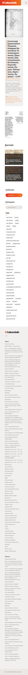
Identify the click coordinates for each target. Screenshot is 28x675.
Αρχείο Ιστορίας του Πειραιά (11, 395)
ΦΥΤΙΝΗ (8, 313)
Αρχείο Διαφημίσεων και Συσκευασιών (13, 409)
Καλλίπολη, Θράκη (9, 480)
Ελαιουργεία (9, 269)
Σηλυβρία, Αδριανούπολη (10, 520)
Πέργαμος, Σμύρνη (9, 513)
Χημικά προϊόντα (10, 318)
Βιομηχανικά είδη (10, 246)
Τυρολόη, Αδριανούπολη (10, 533)
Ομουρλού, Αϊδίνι (8, 506)
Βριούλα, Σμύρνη (8, 548)
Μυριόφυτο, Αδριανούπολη (11, 500)
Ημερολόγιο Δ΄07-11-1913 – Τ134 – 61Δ (13, 460)
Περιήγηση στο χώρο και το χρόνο (12, 381)
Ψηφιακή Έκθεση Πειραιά (10, 559)
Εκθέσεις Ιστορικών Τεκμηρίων (12, 373)
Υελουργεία (19, 101)
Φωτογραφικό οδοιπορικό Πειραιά (12, 397)
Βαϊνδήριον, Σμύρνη (9, 469)
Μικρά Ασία (7, 544)
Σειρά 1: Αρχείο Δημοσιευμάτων (12, 426)
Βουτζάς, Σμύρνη (8, 473)
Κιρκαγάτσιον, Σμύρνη (9, 486)
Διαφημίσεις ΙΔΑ (10, 255)
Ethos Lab (7, 672)
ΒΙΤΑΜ (8, 243)
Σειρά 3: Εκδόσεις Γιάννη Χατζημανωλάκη (14, 432)
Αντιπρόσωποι (10, 234)
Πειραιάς (9, 304)
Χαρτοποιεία (8, 102)
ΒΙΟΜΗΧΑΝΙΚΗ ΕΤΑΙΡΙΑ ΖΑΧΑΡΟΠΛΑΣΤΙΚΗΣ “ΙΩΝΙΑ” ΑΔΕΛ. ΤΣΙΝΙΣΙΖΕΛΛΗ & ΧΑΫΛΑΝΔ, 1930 (13, 177)
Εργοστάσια (15, 96)
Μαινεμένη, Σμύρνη (9, 493)
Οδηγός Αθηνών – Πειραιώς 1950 (12, 346)
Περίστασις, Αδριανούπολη (11, 515)
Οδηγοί (9, 78)
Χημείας (12, 102)
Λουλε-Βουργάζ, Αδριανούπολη (12, 489)
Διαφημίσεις (10, 252)
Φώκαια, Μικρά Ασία (9, 535)
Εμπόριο (9, 272)
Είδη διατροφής (10, 260)
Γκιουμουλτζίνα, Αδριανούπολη (12, 542)
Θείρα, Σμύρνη (8, 475)
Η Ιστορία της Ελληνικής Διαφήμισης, (13, 167)
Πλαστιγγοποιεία (9, 99)
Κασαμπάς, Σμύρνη (9, 482)
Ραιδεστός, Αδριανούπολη (10, 517)
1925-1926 (9, 220)
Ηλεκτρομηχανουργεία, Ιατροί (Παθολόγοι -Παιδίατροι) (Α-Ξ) (14, 161)
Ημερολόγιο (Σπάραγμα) (10, 540)
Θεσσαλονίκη (10, 289)
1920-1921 (9, 217)
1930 (17, 223)
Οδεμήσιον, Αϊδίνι (9, 504)
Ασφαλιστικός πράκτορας (12, 240)
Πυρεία (19, 99)
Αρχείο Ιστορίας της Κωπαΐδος (12, 371)
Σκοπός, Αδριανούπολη (10, 524)
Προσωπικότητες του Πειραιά (11, 401)
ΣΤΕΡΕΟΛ (17, 304)
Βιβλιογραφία (8, 390)
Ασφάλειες (9, 237)
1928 (17, 220)
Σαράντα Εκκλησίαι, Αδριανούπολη (12, 522)
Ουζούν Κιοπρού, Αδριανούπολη (12, 509)
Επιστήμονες (9, 281)
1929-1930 (9, 223)
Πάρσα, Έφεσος (8, 511)
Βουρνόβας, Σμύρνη (9, 471)
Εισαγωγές (9, 263)
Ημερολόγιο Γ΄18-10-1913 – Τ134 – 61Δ (13, 454)
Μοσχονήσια (7, 497)
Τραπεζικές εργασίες (11, 310)
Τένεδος (7, 528)
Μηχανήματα (9, 298)
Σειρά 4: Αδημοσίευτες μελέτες (12, 435)
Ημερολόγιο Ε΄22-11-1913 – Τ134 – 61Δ (13, 462)
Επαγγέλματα (10, 275)
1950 (14, 226)
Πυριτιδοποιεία (9, 101)
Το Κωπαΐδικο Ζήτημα (10, 384)
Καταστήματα (10, 292)
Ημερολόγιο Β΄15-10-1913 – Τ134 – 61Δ (13, 451)
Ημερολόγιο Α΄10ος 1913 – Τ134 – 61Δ (13, 449)
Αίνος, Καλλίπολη (9, 466)
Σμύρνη (6, 526)
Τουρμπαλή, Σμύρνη (9, 531)
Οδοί (8, 301)
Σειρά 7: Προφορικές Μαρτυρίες (12, 443)
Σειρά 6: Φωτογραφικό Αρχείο (11, 441)
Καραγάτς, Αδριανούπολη (10, 551)
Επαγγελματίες (10, 278)
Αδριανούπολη (8, 464)
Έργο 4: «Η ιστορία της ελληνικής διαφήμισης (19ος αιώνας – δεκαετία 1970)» (13, 405)
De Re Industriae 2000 (9, 379)
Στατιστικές (14, 101)
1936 (8, 226)
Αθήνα (8, 229)
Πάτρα (14, 301)
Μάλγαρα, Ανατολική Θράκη (11, 495)
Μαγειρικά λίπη (10, 295)
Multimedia (7, 392)
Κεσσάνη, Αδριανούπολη (10, 484)
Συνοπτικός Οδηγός (9, 388)
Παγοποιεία (16, 98)
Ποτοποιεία (15, 99)
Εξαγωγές (17, 272)
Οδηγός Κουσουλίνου (15, 78)
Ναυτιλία (18, 298)
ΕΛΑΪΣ (8, 258)
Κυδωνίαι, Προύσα (9, 491)
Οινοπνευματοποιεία (10, 98)
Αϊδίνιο (6, 546)
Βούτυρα (8, 249)
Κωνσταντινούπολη (9, 537)
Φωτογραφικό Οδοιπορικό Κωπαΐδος (13, 386)
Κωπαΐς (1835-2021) (9, 369)
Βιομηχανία (10, 96)
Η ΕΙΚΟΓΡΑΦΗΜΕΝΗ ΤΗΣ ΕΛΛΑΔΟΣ (13, 286)
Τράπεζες (9, 307)
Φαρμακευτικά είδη (11, 315)
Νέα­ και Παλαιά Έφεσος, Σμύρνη (12, 502)
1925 (16, 217)
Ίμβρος (6, 477)
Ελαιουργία (9, 266)
